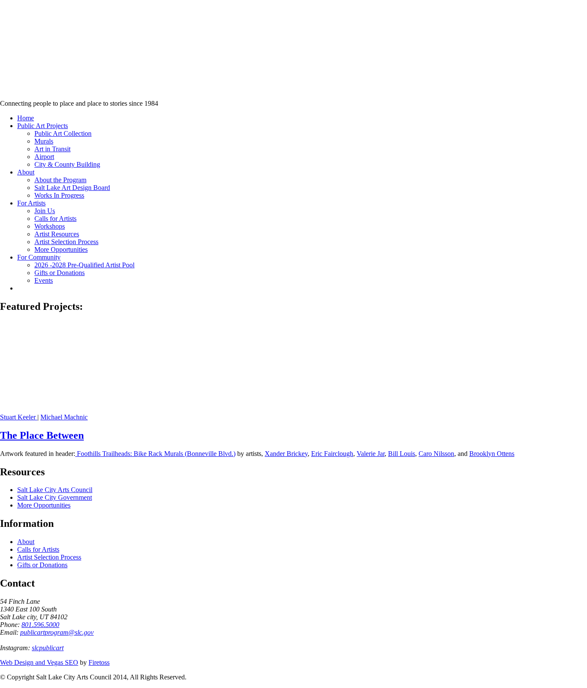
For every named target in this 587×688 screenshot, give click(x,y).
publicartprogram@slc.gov (57, 632)
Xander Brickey (286, 453)
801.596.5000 (40, 624)
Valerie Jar (371, 453)
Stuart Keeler (18, 417)
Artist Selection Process (49, 557)
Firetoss (99, 662)
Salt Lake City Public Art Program (19, 61)
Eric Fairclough (332, 453)
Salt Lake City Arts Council (54, 489)
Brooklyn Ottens (491, 453)
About (25, 541)
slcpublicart (48, 647)
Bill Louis (401, 453)
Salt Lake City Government (54, 497)
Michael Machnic (64, 417)
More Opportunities (43, 505)
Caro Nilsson (436, 453)
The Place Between (42, 435)
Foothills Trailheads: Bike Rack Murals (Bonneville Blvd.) (155, 453)
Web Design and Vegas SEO (39, 662)
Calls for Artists (38, 549)
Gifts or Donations (42, 565)
